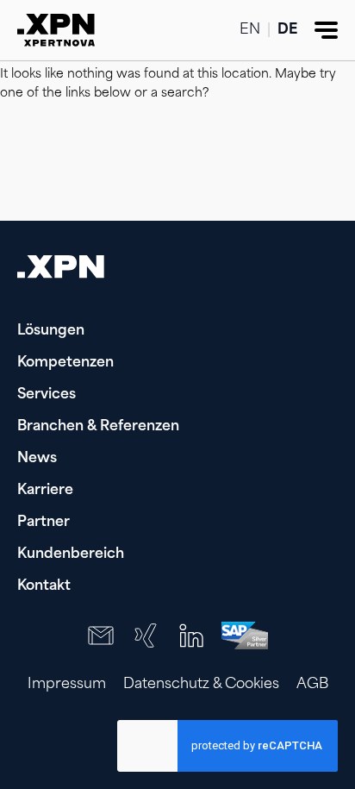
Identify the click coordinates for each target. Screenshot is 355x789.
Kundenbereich (70, 554)
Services (46, 395)
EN (250, 30)
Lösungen (50, 331)
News (37, 459)
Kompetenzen (65, 363)
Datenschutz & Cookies (201, 685)
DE (287, 30)
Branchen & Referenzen (98, 427)
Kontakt (44, 586)
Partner (43, 522)
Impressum (67, 685)
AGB (312, 685)
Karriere (45, 491)
